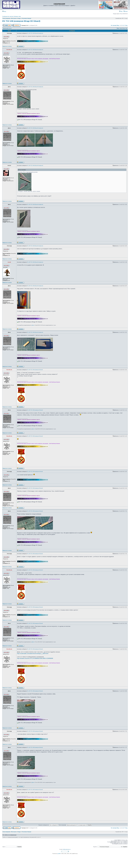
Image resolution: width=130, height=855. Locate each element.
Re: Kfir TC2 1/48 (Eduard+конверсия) (35, 33)
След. (126, 25)
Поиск (126, 11)
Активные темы (17, 16)
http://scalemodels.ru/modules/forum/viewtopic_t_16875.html (32, 653)
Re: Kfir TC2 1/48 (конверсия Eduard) (35, 369)
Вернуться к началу (7, 46)
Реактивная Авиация (26, 18)
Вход (4, 11)
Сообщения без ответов (7, 16)
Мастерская (14, 18)
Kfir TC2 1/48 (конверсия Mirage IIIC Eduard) (21, 21)
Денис (33, 325)
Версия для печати (7, 28)
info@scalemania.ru (67, 849)
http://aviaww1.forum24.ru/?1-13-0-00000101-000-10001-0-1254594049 (35, 658)
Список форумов (6, 18)
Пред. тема (119, 28)
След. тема (124, 28)
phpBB (59, 853)
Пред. (118, 25)
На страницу (113, 25)
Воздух (19, 18)
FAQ (121, 11)
